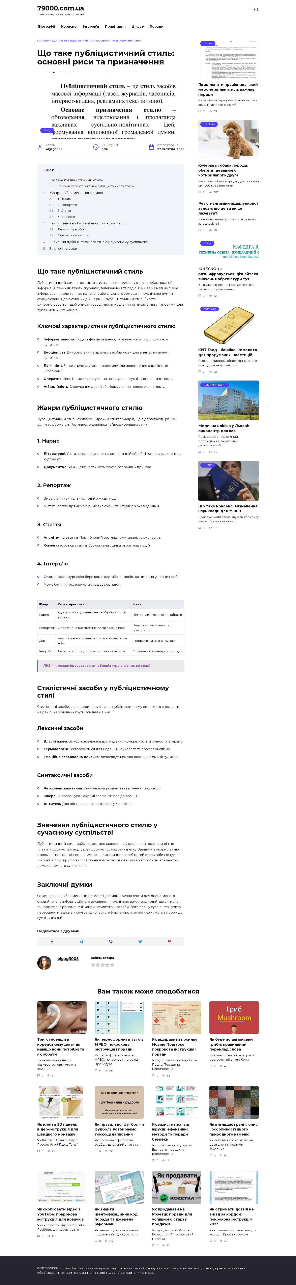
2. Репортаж (67, 205)
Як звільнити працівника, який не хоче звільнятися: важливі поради (228, 89)
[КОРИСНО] (228, 342)
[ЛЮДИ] (228, 261)
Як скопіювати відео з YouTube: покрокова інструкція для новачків (60, 1214)
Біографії (46, 26)
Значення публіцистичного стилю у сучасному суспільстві (99, 242)
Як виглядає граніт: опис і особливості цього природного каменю (233, 1129)
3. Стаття (64, 211)
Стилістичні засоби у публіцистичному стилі (87, 223)
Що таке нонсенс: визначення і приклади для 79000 (228, 508)
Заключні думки (63, 249)
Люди (47, 130)
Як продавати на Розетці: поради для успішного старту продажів (172, 1216)
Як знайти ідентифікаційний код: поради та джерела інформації (117, 1216)
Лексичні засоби (71, 229)
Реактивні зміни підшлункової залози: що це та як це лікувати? (228, 208)
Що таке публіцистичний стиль (76, 180)
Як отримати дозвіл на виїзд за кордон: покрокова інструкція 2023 (231, 1216)
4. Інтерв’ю (66, 217)
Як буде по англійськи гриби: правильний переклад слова (231, 1044)
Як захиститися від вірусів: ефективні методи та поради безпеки (170, 1131)
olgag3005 (68, 958)
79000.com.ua (60, 8)
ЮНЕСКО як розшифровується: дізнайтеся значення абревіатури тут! (228, 274)
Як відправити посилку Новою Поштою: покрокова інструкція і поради (174, 1046)
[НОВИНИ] (228, 157)
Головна (43, 40)
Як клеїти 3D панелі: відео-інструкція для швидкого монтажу (57, 1129)
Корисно (69, 26)
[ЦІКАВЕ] (228, 76)
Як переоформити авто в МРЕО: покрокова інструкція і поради (119, 1044)
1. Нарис (64, 199)
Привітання (115, 26)
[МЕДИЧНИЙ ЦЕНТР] (228, 418)
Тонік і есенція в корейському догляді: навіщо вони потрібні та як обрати (60, 1046)
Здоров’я (91, 26)
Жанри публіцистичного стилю (76, 193)
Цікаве (138, 26)
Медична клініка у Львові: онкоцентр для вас (223, 428)
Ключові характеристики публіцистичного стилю (96, 186)
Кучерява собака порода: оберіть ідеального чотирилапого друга (223, 170)
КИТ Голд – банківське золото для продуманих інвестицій (227, 352)
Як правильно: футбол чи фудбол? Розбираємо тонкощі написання (119, 1129)
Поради (157, 26)
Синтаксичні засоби (73, 235)
